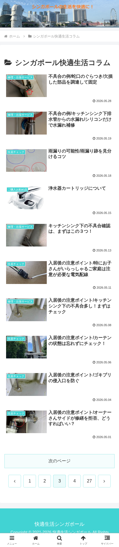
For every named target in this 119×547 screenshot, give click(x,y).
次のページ (59, 460)
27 (89, 481)
